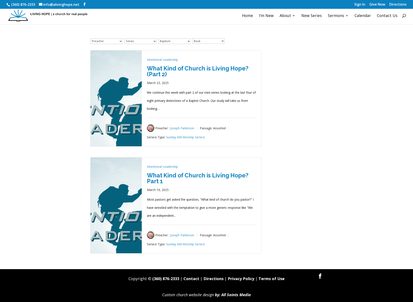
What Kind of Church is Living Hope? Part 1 (197, 178)
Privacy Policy (241, 278)
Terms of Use (272, 278)
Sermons (336, 16)
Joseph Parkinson (182, 128)
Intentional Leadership (162, 60)
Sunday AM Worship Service (185, 137)
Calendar (362, 16)
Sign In (359, 5)
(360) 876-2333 (165, 278)
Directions (398, 5)
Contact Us (387, 16)
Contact (191, 278)
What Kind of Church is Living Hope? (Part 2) (197, 71)
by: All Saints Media (233, 294)
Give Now (377, 5)
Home (247, 16)
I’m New (266, 16)
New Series (311, 16)
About (285, 16)
